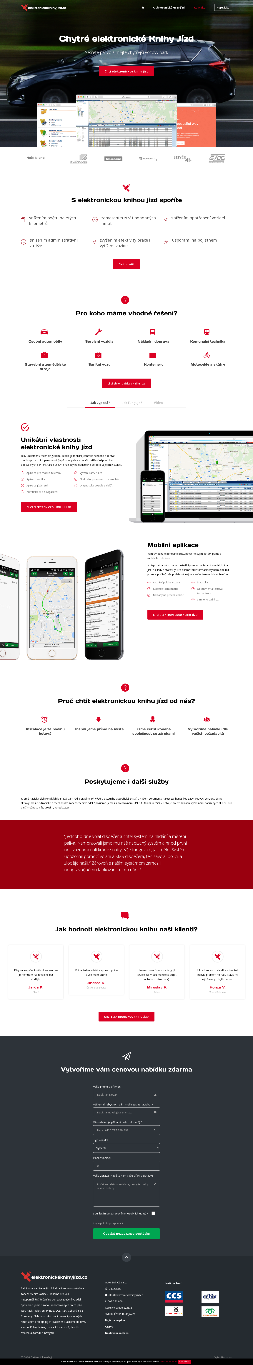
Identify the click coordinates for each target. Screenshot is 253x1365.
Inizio (229, 1357)
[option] (36, 972)
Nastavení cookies (117, 1332)
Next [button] (244, 976)
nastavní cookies (168, 1361)
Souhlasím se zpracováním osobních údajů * (121, 1213)
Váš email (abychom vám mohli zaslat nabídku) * (123, 1104)
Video (158, 402)
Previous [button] (8, 976)
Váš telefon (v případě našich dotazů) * (117, 1122)
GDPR (109, 1326)
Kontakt (199, 7)
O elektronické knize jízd (169, 7)
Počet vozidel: (102, 1158)
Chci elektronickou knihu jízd (127, 71)
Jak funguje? (132, 402)
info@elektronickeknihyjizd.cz (125, 1295)
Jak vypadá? (100, 402)
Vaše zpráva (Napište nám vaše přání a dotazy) (123, 1175)
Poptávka (223, 7)
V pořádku (184, 1361)
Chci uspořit (126, 264)
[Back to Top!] (126, 1257)
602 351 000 (115, 1301)
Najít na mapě (114, 1320)
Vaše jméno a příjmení (107, 1086)
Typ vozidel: (101, 1140)
